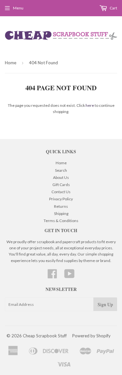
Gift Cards (61, 184)
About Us (61, 177)
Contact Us (61, 191)
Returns (61, 206)
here (90, 105)
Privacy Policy (61, 198)
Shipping (61, 213)
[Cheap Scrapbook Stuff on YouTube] (69, 276)
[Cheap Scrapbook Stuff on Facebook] (52, 276)
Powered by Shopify (91, 335)
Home (10, 62)
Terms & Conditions (61, 220)
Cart (113, 8)
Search (61, 170)
